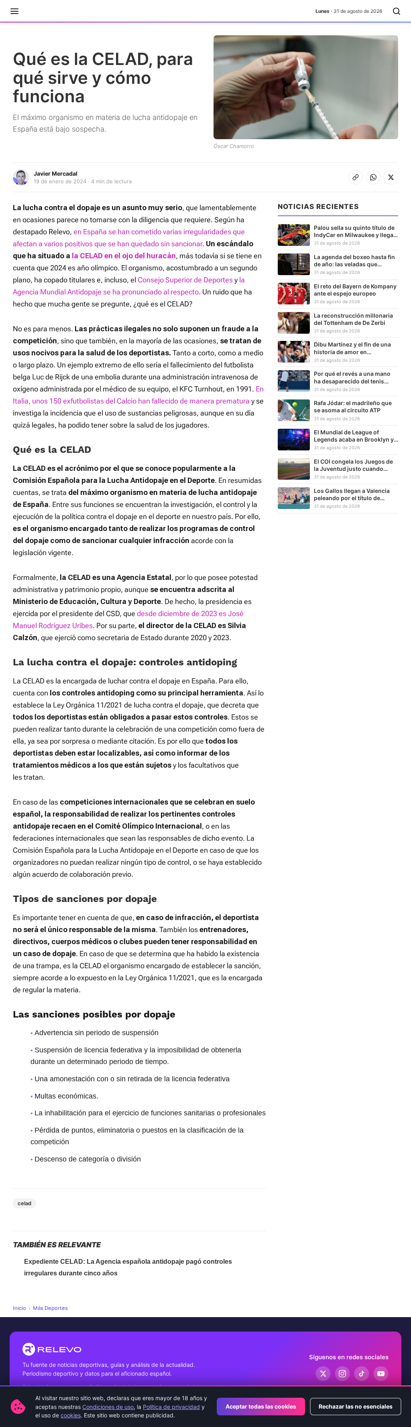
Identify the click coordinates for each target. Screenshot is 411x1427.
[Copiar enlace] (355, 177)
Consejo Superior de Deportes (185, 280)
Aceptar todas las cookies (261, 1406)
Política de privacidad (171, 1406)
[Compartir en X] (391, 177)
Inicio (19, 1308)
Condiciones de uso (108, 1406)
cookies (71, 1415)
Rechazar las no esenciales (356, 1406)
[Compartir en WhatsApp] (373, 177)
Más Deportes (50, 1308)
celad (24, 1203)
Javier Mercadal (55, 173)
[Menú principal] (14, 11)
